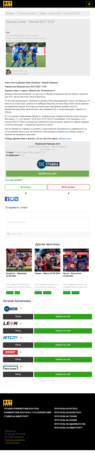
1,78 (87, 250)
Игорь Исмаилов (19, 73)
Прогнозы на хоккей (65, 420)
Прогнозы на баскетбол (67, 412)
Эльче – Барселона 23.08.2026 (72, 274)
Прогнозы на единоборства (69, 424)
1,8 (58, 250)
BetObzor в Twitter (47, 381)
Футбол (10, 293)
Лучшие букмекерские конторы (21, 408)
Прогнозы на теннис (65, 416)
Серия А (47, 293)
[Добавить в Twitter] (12, 199)
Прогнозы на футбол (66, 408)
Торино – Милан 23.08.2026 (47, 273)
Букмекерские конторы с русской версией (27, 412)
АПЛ (17, 293)
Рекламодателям (12, 442)
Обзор (18, 316)
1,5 (30, 250)
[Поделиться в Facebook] (7, 199)
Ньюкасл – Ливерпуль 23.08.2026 (16, 274)
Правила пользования (15, 439)
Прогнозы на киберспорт (68, 428)
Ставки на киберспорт (16, 416)
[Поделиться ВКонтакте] (16, 199)
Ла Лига (75, 293)
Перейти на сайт (63, 316)
